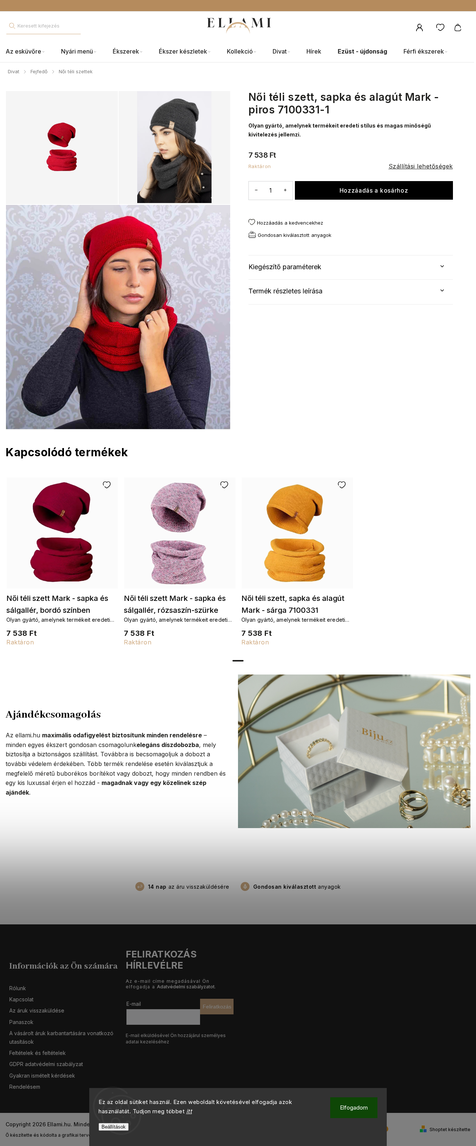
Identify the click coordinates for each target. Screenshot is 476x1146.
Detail (62, 536)
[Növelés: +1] (285, 190)
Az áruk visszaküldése (36, 1010)
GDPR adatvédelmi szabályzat (46, 1064)
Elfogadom (354, 1107)
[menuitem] (29, 51)
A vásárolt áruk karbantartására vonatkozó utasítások (61, 1037)
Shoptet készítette (450, 1129)
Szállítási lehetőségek (421, 166)
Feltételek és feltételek (37, 1053)
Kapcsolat (21, 999)
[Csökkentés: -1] (256, 190)
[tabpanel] (62, 565)
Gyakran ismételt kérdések (42, 1075)
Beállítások (114, 1127)
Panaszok (21, 1022)
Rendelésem (24, 1087)
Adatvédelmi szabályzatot (186, 986)
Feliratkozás (217, 1007)
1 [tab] (238, 660)
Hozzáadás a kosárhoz (374, 190)
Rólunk (17, 988)
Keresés (12, 26)
